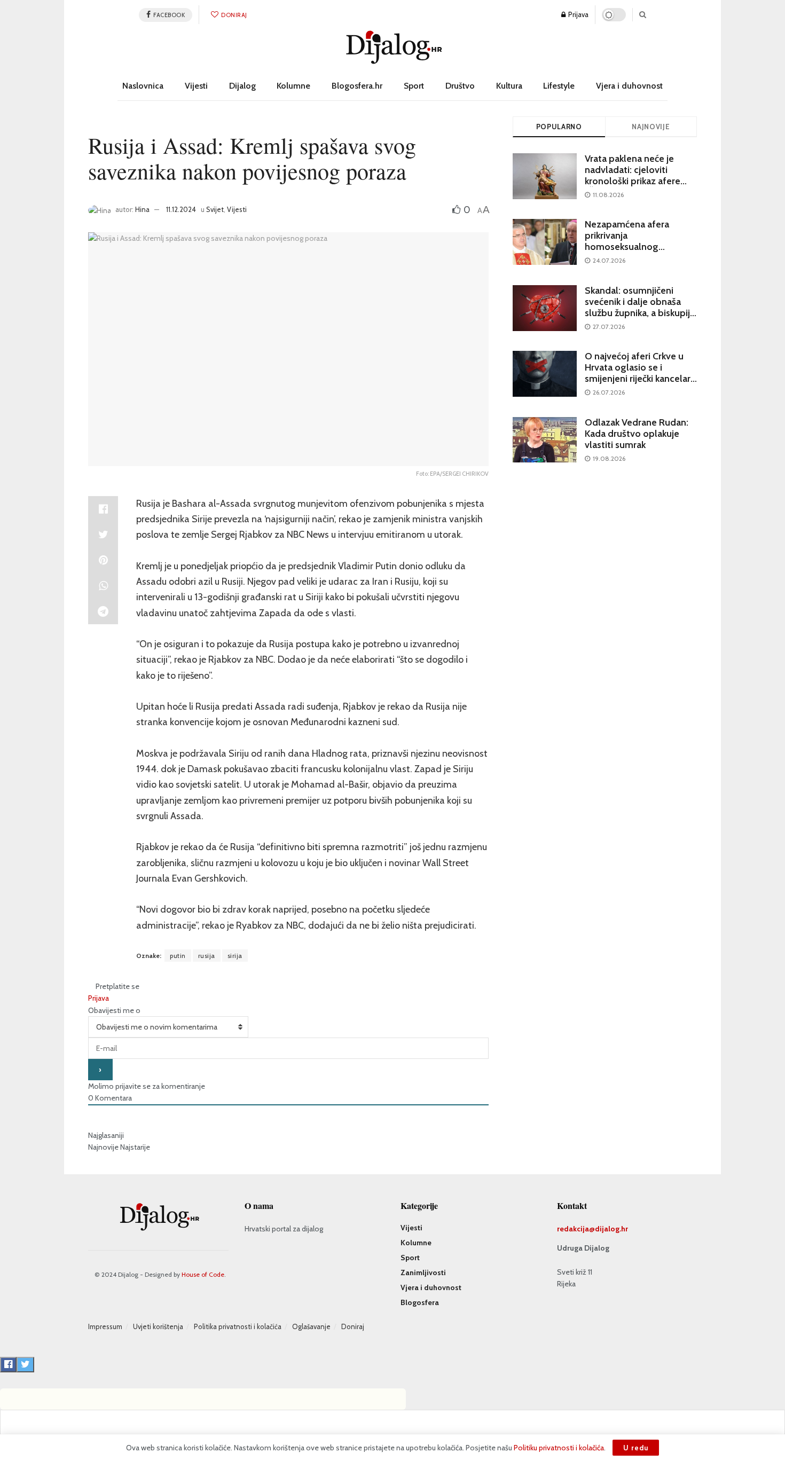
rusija (206, 956)
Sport (414, 86)
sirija (234, 956)
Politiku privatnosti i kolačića (559, 1447)
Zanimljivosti (423, 1272)
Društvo (460, 86)
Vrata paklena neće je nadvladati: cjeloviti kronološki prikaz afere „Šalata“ (632, 175)
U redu (635, 1447)
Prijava (577, 14)
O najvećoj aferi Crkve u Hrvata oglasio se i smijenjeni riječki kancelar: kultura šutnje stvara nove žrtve (639, 378)
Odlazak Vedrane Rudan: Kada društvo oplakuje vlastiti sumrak (636, 434)
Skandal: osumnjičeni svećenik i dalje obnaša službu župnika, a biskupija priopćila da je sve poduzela (640, 313)
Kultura (509, 86)
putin (178, 956)
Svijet (215, 209)
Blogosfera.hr (357, 86)
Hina (142, 209)
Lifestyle (559, 86)
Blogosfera (420, 1302)
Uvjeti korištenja (158, 1326)
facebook (168, 15)
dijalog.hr (611, 1229)
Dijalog (242, 86)
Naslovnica (142, 86)
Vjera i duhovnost (629, 86)
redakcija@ (576, 1229)
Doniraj (233, 15)
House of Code (203, 1274)
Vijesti (196, 86)
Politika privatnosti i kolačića (237, 1326)
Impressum (105, 1326)
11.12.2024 (181, 209)
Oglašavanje (311, 1326)
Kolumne (293, 86)
